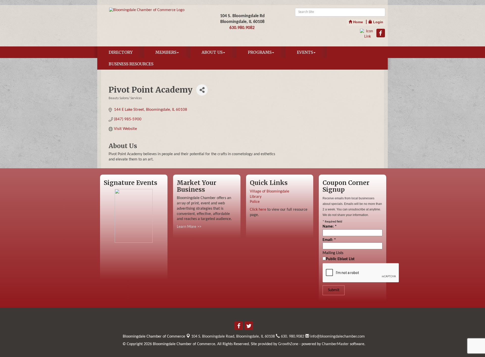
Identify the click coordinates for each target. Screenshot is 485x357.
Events (305, 52)
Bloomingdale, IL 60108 (233, 337)
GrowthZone (288, 344)
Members (165, 52)
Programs (260, 52)
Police (255, 202)
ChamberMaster (335, 344)
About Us (212, 52)
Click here (258, 210)
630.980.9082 (242, 27)
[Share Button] (202, 90)
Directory (121, 52)
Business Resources (131, 63)
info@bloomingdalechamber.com (337, 337)
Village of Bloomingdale (269, 191)
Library (255, 197)
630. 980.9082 (292, 337)
